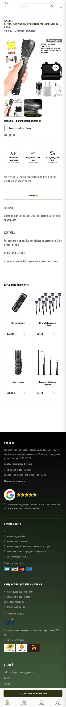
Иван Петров (25, 128)
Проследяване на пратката (17, 596)
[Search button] (51, 6)
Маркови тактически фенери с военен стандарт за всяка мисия (30, 179)
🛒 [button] (24, 333)
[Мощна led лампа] (18, 303)
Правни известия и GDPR (16, 556)
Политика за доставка (14, 536)
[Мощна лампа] (18, 362)
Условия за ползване (14, 601)
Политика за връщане (14, 607)
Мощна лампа (18, 382)
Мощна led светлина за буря (47, 324)
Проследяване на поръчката (17, 469)
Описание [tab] (32, 195)
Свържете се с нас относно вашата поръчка (25, 474)
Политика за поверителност (17, 541)
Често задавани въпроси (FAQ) (18, 591)
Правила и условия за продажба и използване (26, 551)
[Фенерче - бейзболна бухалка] (47, 362)
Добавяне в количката (35, 693)
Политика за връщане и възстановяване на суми (27, 546)
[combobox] (34, 6)
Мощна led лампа (18, 323)
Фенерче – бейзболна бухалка (48, 383)
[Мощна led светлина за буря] (47, 303)
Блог (6, 531)
